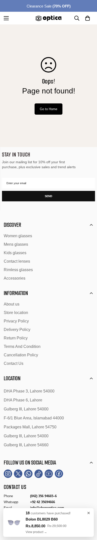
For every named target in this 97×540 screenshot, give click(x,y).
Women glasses (18, 236)
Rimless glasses (18, 270)
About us (11, 304)
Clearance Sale (49, 6)
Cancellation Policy (21, 355)
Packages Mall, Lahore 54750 (30, 427)
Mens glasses (16, 244)
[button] (87, 18)
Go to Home (48, 109)
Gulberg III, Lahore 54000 (26, 409)
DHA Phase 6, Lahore (23, 400)
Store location (16, 312)
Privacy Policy (16, 321)
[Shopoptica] (48, 18)
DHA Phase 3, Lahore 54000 (29, 391)
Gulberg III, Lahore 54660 (26, 445)
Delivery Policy (17, 329)
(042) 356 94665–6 (43, 496)
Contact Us (13, 363)
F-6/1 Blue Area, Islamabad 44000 (34, 418)
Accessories (14, 278)
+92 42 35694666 (42, 502)
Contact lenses (17, 261)
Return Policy (16, 338)
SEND (48, 196)
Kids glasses (15, 253)
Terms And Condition (22, 346)
